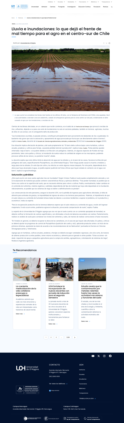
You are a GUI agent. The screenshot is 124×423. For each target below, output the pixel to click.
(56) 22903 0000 (54, 376)
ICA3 (82, 260)
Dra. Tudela (83, 148)
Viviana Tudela (21, 141)
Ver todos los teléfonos (57, 384)
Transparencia (106, 2)
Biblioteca (94, 2)
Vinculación (96, 6)
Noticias (105, 6)
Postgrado (61, 6)
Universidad (35, 6)
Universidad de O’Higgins (93, 141)
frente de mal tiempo (82, 126)
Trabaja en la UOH (86, 398)
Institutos (51, 2)
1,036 (68, 337)
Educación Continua (85, 6)
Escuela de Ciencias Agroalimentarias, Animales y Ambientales (57, 141)
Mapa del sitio (55, 390)
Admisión (44, 6)
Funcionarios (83, 2)
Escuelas (61, 2)
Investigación (72, 6)
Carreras (52, 6)
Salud (17, 260)
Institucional (53, 260)
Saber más (19, 314)
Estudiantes (71, 2)
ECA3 (13, 24)
